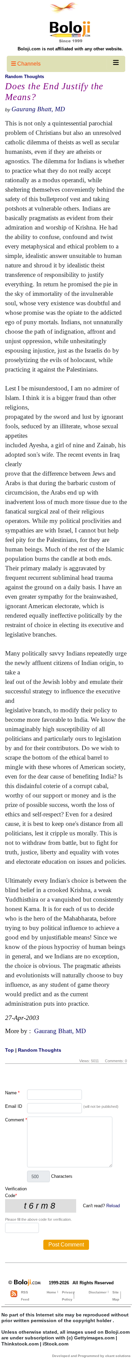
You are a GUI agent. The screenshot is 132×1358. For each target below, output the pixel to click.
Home (51, 1292)
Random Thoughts (24, 76)
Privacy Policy (68, 1295)
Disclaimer (98, 1292)
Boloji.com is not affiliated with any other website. (70, 48)
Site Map (115, 1295)
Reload (113, 1205)
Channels (28, 64)
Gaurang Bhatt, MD (38, 109)
